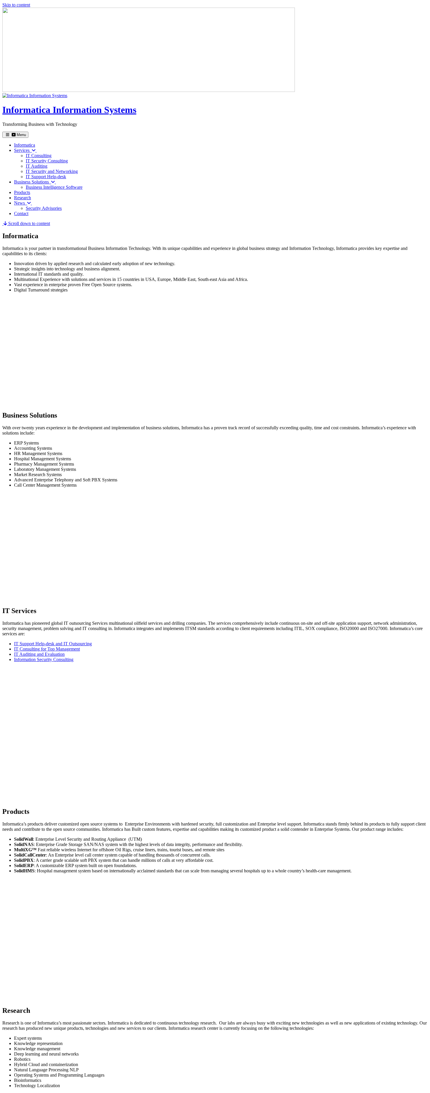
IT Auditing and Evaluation (39, 654)
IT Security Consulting (47, 160)
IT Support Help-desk (46, 176)
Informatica (24, 145)
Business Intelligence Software (54, 187)
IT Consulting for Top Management (47, 648)
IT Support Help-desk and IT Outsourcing (53, 643)
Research (22, 197)
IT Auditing (36, 166)
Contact (21, 213)
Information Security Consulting (43, 659)
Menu (21, 135)
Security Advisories (44, 208)
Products (22, 192)
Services (23, 150)
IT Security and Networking (52, 171)
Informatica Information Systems (69, 109)
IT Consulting (38, 155)
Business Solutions (32, 181)
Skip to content (16, 4)
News (20, 202)
